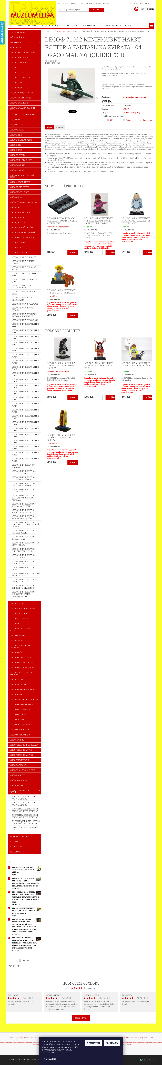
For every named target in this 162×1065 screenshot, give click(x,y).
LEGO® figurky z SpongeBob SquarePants (25, 299)
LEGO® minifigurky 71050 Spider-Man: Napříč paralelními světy (24, 594)
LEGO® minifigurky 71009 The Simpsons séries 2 (24, 484)
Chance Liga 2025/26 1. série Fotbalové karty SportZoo (25, 810)
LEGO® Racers (16, 679)
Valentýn (14, 841)
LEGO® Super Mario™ (19, 735)
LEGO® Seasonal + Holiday (22, 689)
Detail (73, 253)
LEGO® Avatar (16, 72)
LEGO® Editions (17, 155)
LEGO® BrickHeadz (18, 103)
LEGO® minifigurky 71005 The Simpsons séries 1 (24, 478)
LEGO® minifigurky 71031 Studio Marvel (24, 562)
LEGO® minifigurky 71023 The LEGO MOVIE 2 (24, 531)
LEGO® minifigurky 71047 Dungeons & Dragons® (24, 586)
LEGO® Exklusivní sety (20, 160)
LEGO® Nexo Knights (19, 618)
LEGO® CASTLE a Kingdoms (22, 114)
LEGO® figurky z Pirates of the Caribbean (25, 286)
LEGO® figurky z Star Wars (25, 304)
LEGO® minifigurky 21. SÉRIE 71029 (25, 411)
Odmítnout (93, 1043)
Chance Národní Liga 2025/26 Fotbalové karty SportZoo (26, 822)
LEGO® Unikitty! (17, 775)
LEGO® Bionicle (17, 82)
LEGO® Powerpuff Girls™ (21, 667)
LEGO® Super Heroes (19, 730)
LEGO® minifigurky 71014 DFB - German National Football (24, 497)
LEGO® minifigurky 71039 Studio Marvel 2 (24, 580)
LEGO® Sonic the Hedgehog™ (23, 699)
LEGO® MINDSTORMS (18, 242)
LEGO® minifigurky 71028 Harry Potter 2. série (24, 550)
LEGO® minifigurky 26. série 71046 (25, 441)
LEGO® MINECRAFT (18, 247)
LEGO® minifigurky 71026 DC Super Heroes (25, 544)
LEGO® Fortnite (17, 165)
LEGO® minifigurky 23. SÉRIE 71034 (25, 423)
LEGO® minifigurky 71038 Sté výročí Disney (26, 574)
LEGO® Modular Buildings (22, 608)
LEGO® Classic (16, 125)
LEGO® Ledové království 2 (22, 232)
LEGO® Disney (16, 135)
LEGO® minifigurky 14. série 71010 (25, 368)
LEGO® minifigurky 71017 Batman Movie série (24, 505)
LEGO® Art (14, 67)
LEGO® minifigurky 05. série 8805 (25, 343)
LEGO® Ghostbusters (19, 182)
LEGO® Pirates (16, 640)
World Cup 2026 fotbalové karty (25, 828)
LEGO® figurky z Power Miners (23, 292)
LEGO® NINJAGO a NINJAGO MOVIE (21, 629)
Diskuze (59, 127)
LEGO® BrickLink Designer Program (22, 109)
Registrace (149, 3)
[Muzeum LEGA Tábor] (32, 13)
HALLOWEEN (89, 25)
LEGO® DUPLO (15, 150)
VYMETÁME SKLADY (26, 25)
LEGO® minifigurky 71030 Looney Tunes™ (24, 556)
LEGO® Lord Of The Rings (21, 237)
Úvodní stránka (11, 25)
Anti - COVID (70, 25)
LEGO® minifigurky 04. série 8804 (25, 337)
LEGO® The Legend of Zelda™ (23, 745)
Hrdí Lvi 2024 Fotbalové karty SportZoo (23, 797)
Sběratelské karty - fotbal (19, 791)
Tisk (112, 120)
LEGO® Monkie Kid (18, 613)
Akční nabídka (50, 25)
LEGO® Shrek (15, 694)
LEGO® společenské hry (21, 709)
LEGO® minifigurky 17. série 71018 (25, 386)
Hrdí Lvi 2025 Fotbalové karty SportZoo (23, 804)
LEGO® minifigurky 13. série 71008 (25, 362)
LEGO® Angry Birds (18, 57)
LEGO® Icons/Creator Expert (23, 202)
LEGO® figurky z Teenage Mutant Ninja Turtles (24, 315)
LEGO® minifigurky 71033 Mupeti (24, 568)
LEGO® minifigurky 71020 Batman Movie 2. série (24, 517)
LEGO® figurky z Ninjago (24, 257)
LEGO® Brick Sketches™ (21, 98)
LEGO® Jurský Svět (18, 222)
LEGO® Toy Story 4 (18, 765)
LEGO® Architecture (19, 62)
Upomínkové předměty (20, 836)
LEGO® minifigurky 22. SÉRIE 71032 (25, 417)
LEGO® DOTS (15, 145)
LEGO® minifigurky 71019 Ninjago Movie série (24, 511)
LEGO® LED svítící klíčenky (22, 227)
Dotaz (128, 120)
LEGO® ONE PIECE (17, 635)
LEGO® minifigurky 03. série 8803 (25, 331)
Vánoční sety (15, 847)
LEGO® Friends (16, 170)
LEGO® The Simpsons (19, 760)
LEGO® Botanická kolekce (22, 93)
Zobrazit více (81, 1017)
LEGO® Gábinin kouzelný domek (21, 176)
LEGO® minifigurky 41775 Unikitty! (24, 466)
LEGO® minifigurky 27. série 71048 (25, 447)
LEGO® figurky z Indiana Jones (24, 268)
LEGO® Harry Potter (19, 187)
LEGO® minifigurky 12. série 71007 (25, 355)
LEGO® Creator (16, 130)
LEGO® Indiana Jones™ (20, 212)
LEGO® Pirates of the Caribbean (19, 646)
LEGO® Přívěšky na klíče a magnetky (22, 673)
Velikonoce (15, 852)
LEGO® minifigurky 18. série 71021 (25, 392)
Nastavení (50, 1059)
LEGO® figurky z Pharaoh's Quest (25, 280)
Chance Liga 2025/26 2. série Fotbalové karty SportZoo (25, 816)
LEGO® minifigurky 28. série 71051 (25, 453)
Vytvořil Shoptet (148, 1060)
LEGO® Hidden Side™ (19, 192)
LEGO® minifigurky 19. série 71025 (25, 398)
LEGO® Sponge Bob (18, 714)
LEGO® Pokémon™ (18, 652)
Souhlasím (112, 1043)
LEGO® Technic (16, 740)
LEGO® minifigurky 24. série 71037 (25, 429)
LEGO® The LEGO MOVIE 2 (21, 755)
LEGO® (126, 109)
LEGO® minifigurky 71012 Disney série (24, 490)
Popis (49, 127)
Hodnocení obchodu (81, 983)
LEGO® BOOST (15, 87)
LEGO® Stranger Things (21, 724)
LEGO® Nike (15, 623)
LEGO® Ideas (15, 207)
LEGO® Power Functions (21, 662)
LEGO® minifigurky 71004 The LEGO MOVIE (24, 472)
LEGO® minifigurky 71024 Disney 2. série (24, 538)
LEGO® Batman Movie (19, 77)
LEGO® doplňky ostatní (21, 140)
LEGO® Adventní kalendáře (117, 25)
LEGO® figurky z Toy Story (25, 320)
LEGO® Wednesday (18, 780)
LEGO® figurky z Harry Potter (23, 262)
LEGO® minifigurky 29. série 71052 (25, 459)
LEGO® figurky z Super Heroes (23, 309)
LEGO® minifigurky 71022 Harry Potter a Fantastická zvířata (25, 524)
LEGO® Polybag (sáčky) (20, 657)
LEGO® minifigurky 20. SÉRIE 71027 (25, 404)
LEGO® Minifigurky (18, 252)
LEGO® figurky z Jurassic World (24, 274)
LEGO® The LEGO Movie (20, 750)
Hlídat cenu (147, 120)
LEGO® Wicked (16, 785)
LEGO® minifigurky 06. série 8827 (25, 349)
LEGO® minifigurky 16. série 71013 (25, 380)
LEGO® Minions (16, 603)
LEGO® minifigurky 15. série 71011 (25, 374)
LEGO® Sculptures (18, 684)
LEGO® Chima (15, 197)
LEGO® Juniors (16, 217)
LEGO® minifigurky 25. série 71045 (25, 435)
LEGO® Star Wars (17, 719)
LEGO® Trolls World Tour (22, 770)
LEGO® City (14, 120)
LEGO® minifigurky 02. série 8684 (25, 325)
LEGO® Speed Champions (21, 704)
